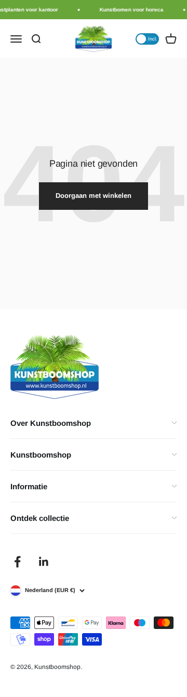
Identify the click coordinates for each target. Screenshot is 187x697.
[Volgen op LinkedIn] (44, 562)
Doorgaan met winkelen (93, 195)
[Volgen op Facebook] (17, 562)
